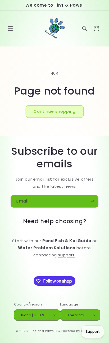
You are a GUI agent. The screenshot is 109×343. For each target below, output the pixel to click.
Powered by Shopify (77, 331)
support (66, 255)
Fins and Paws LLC (45, 331)
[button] (10, 28)
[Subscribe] (92, 201)
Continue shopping (55, 111)
